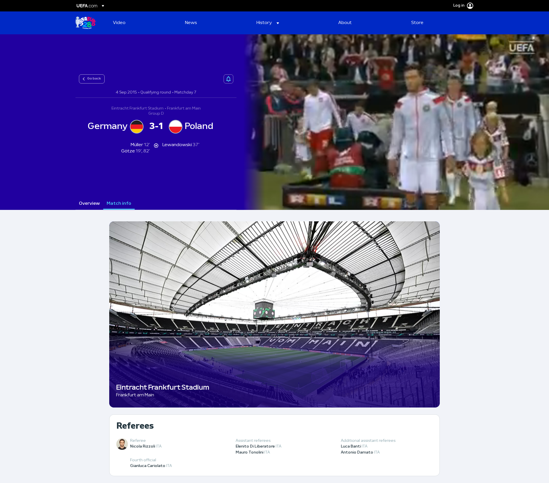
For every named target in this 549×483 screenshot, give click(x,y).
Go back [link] (94, 78)
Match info (119, 204)
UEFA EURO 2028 (85, 23)
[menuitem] (141, 22)
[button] (268, 22)
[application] (393, 122)
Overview (89, 204)
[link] (119, 22)
